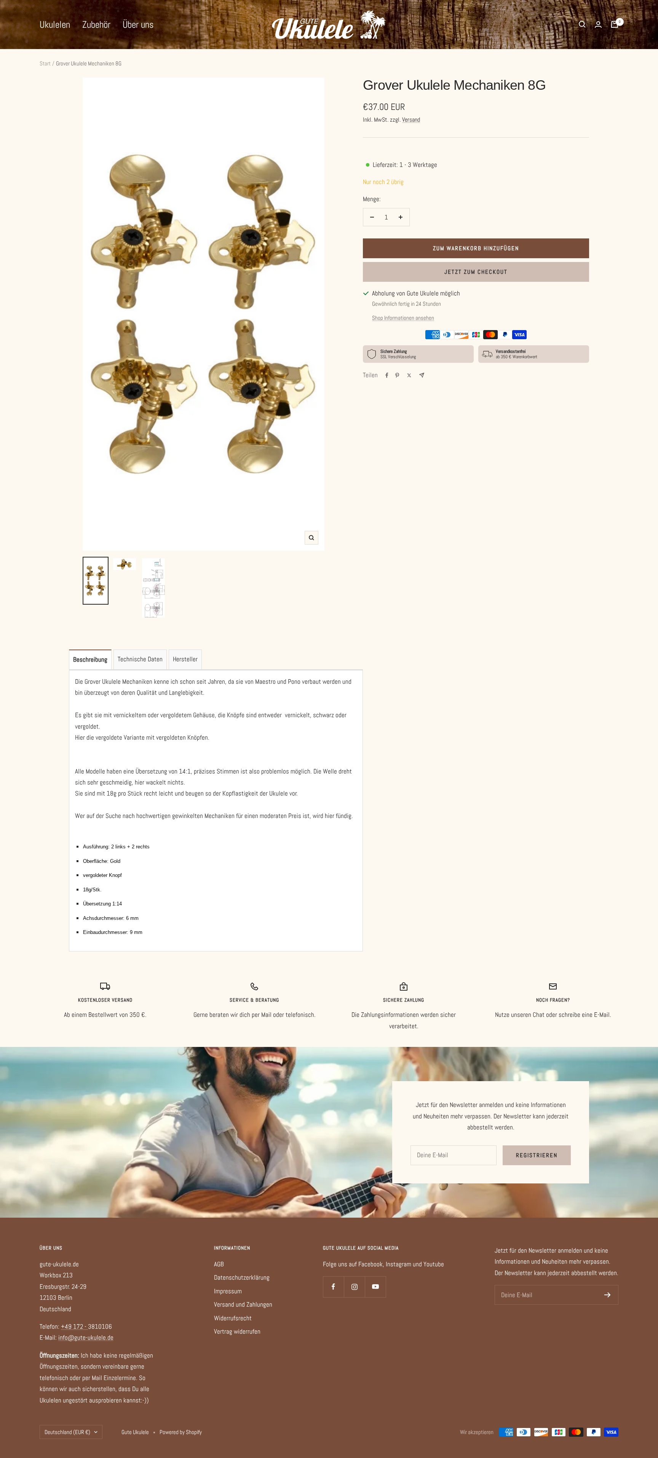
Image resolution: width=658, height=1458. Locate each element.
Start (45, 63)
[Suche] (582, 24)
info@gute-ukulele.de (85, 1337)
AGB (219, 1264)
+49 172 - (74, 1326)
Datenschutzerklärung (242, 1277)
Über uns (138, 24)
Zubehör (96, 24)
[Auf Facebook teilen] (386, 375)
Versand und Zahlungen (243, 1304)
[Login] (598, 24)
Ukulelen (55, 24)
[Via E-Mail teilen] (421, 375)
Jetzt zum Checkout (476, 271)
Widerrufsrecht (233, 1318)
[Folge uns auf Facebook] (333, 1286)
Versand (411, 120)
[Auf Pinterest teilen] (397, 375)
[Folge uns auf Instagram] (354, 1286)
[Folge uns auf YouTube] (375, 1286)
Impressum (228, 1291)
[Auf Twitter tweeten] (409, 375)
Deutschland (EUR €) (67, 1432)
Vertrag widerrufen (237, 1331)
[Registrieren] (607, 1295)
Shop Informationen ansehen (403, 317)
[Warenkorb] (614, 24)
